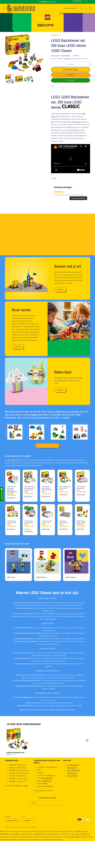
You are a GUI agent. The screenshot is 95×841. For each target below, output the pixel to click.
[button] (4, 8)
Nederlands (77, 1)
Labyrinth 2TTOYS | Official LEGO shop (18, 827)
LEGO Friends (70, 577)
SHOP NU (60, 290)
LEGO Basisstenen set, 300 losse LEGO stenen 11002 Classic (15, 753)
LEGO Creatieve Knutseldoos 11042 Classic (12, 522)
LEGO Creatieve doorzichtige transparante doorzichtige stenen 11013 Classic (12, 490)
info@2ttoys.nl (46, 781)
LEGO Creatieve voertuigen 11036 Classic (28, 522)
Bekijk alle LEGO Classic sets (47, 446)
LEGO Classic (76, 122)
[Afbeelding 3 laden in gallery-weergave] (28, 79)
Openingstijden (72, 768)
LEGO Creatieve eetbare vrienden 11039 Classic (81, 522)
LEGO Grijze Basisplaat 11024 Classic (63, 522)
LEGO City (10, 577)
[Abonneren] (63, 803)
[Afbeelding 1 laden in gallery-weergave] (9, 79)
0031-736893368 (46, 778)
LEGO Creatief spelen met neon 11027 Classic (65, 488)
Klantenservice (72, 773)
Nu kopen (70, 75)
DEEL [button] (54, 179)
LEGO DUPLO (41, 577)
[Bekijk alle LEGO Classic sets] (71, 107)
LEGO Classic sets (13, 460)
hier (26, 786)
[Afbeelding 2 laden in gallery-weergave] (19, 79)
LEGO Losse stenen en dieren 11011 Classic (47, 522)
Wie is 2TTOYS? (72, 776)
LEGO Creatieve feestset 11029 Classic (81, 488)
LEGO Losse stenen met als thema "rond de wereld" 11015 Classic (29, 489)
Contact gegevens (73, 765)
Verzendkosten (67, 58)
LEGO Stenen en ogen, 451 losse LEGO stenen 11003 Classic (47, 489)
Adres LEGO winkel (73, 770)
